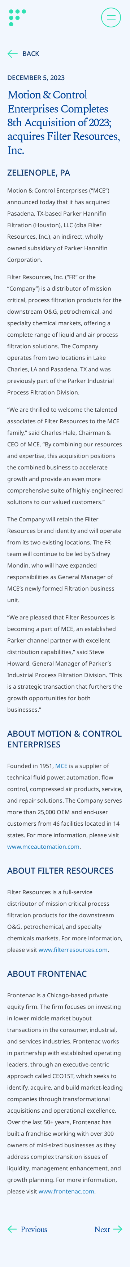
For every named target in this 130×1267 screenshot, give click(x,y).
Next (101, 1229)
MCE (61, 766)
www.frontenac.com (66, 1191)
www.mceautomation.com (43, 847)
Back (30, 53)
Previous (34, 1229)
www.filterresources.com (73, 950)
